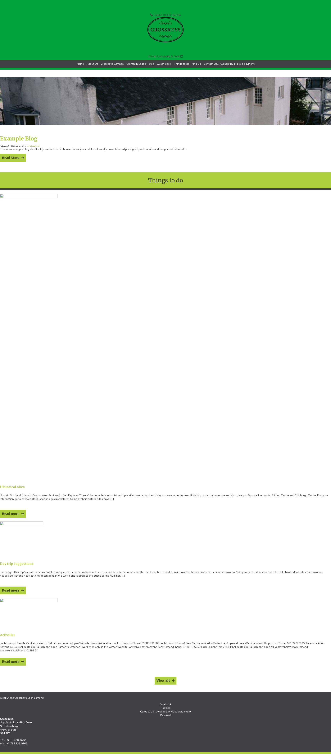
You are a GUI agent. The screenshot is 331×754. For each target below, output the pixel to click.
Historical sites (12, 487)
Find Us (196, 64)
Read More (11, 158)
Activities (7, 635)
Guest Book (164, 64)
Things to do (181, 64)
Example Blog (18, 138)
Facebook (165, 704)
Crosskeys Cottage (112, 64)
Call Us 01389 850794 (167, 15)
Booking (165, 708)
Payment (165, 715)
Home (80, 64)
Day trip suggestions (17, 564)
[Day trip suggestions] (21, 524)
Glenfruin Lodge (136, 64)
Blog (151, 64)
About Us (92, 64)
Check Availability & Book (164, 56)
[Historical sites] (28, 197)
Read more (10, 514)
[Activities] (28, 601)
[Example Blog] (165, 128)
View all (163, 680)
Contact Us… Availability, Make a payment (229, 64)
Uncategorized (33, 146)
